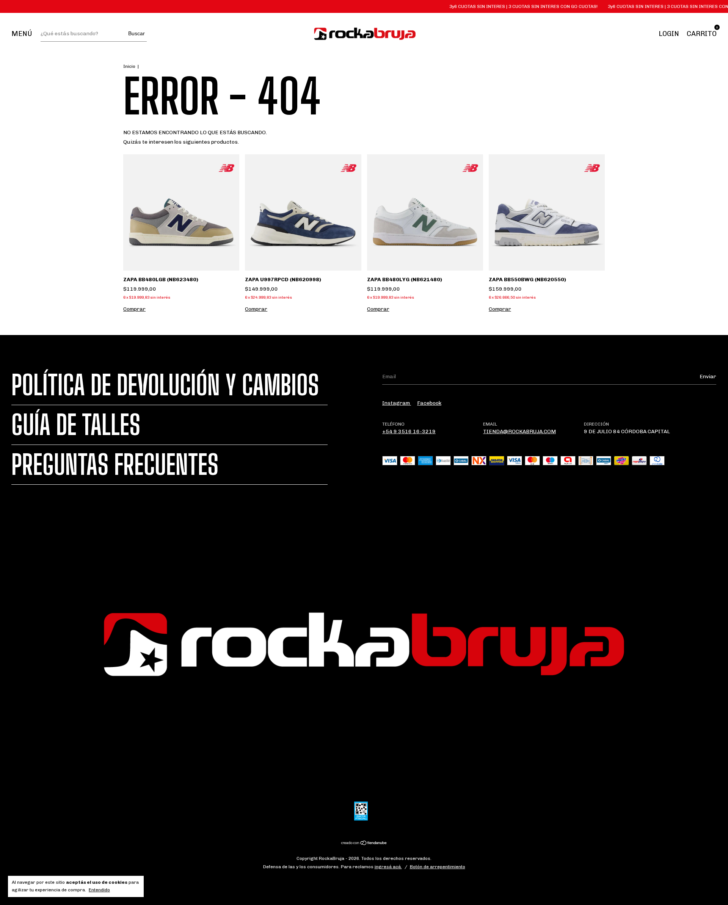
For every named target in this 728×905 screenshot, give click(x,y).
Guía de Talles (75, 425)
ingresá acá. (388, 866)
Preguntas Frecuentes (114, 465)
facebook (429, 403)
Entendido (99, 889)
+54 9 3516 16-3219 (409, 431)
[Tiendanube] (364, 844)
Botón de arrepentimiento (437, 866)
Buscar (136, 33)
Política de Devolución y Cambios (165, 385)
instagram (396, 403)
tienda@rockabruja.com (519, 431)
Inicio (129, 66)
